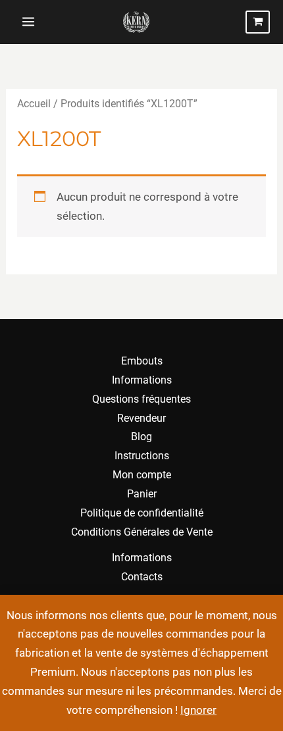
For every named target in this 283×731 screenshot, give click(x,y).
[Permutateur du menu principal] (28, 22)
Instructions (142, 455)
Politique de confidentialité (141, 513)
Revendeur (141, 418)
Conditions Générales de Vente (142, 532)
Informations (142, 380)
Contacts (142, 576)
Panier (142, 494)
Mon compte (142, 474)
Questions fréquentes (141, 399)
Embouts (142, 361)
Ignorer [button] (198, 710)
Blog (141, 436)
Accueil (34, 103)
